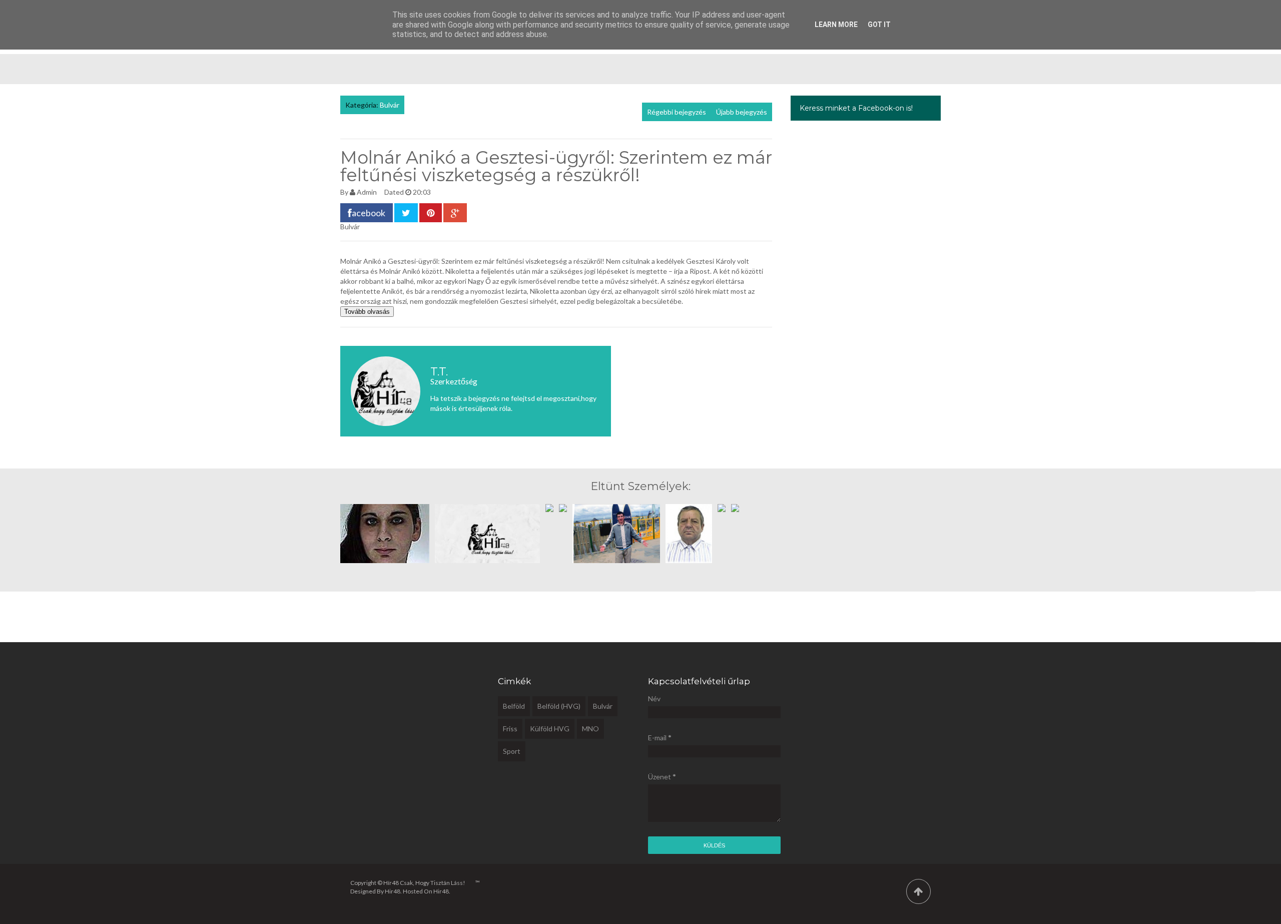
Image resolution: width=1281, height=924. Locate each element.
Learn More (836, 25)
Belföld (514, 706)
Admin (367, 192)
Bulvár (389, 105)
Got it (879, 25)
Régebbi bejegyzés (676, 112)
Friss (510, 728)
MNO (590, 728)
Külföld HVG (549, 728)
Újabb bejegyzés (741, 112)
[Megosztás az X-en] (406, 212)
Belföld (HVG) (558, 706)
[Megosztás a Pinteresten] (430, 212)
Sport (511, 751)
